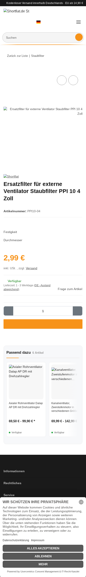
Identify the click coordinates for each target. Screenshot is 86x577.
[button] (40, 22)
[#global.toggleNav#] (78, 22)
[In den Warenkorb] (7, 69)
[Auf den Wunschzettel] (73, 80)
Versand (31, 268)
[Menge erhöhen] (77, 310)
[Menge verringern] (8, 310)
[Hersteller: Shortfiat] (11, 176)
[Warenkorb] (68, 22)
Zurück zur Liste (17, 55)
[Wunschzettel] (60, 22)
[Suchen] (79, 37)
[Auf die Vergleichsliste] (62, 80)
